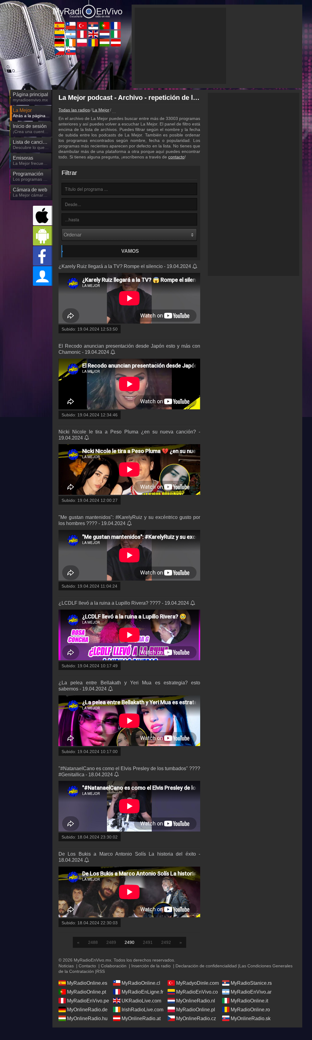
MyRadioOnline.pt (86, 992)
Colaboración (113, 965)
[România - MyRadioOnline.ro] (93, 42)
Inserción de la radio (151, 965)
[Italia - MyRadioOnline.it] (116, 34)
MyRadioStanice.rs (251, 983)
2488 (93, 942)
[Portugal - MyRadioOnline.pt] (104, 25)
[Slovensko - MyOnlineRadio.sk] (71, 51)
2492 (166, 942)
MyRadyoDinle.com (197, 983)
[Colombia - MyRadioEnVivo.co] (59, 34)
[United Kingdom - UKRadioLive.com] (93, 34)
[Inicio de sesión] (42, 276)
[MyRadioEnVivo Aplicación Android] (42, 235)
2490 (129, 942)
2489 (111, 942)
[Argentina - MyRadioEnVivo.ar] (71, 34)
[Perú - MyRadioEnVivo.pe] (82, 34)
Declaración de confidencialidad (206, 965)
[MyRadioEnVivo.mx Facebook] (42, 256)
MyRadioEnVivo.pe (88, 1000)
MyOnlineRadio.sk (251, 1018)
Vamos (130, 251)
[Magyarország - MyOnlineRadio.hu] (104, 42)
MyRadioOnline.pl (195, 1009)
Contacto (87, 965)
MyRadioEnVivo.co (197, 992)
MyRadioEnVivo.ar (251, 992)
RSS (100, 971)
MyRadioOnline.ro (250, 1009)
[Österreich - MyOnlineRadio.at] (116, 42)
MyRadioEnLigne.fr (142, 992)
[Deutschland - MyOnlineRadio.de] (59, 42)
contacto (176, 156)
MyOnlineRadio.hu (87, 1018)
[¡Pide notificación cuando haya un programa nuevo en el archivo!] (195, 267)
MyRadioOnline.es (87, 983)
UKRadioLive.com (141, 1000)
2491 (148, 942)
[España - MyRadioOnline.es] (59, 25)
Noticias (66, 965)
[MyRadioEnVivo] (87, 10)
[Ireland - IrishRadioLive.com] (71, 42)
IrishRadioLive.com (142, 1009)
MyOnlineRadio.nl (195, 1000)
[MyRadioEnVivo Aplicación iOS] (42, 215)
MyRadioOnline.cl (141, 983)
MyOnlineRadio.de (87, 1009)
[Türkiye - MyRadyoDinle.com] (82, 25)
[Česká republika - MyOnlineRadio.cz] (59, 51)
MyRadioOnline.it (249, 1000)
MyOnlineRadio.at (141, 1018)
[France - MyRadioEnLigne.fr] (116, 25)
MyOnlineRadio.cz (196, 1018)
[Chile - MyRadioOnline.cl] (71, 25)
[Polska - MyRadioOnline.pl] (82, 42)
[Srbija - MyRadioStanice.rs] (93, 25)
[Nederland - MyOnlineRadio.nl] (104, 34)
